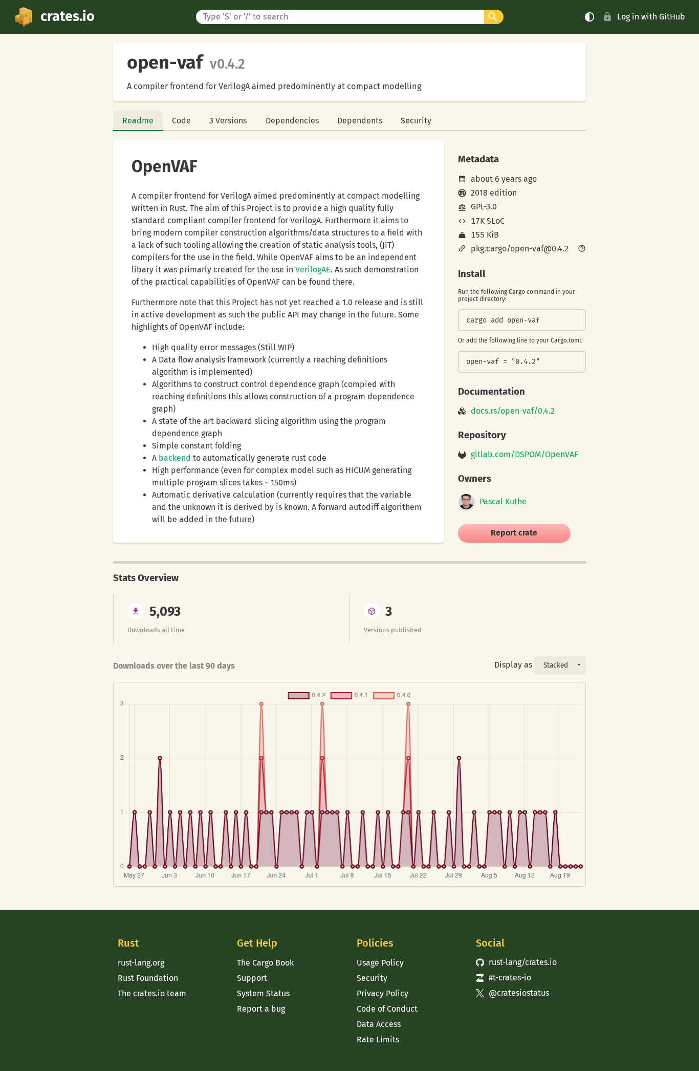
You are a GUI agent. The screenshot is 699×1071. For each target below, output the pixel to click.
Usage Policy (380, 963)
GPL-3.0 (484, 206)
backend (175, 458)
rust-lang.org (141, 963)
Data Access (379, 1024)
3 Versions (228, 120)
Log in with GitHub (651, 17)
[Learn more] (582, 249)
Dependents (359, 120)
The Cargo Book (265, 963)
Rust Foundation (148, 978)
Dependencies (292, 120)
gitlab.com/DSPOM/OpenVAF (524, 454)
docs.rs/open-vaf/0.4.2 (513, 411)
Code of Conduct (387, 1009)
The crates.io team (152, 993)
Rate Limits (378, 1039)
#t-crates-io (503, 977)
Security (416, 120)
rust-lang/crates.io (516, 962)
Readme (138, 120)
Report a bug (261, 1009)
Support (252, 978)
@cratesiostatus (512, 993)
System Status (263, 993)
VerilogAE (313, 269)
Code (181, 120)
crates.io (67, 16)
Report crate (514, 533)
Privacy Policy (382, 993)
